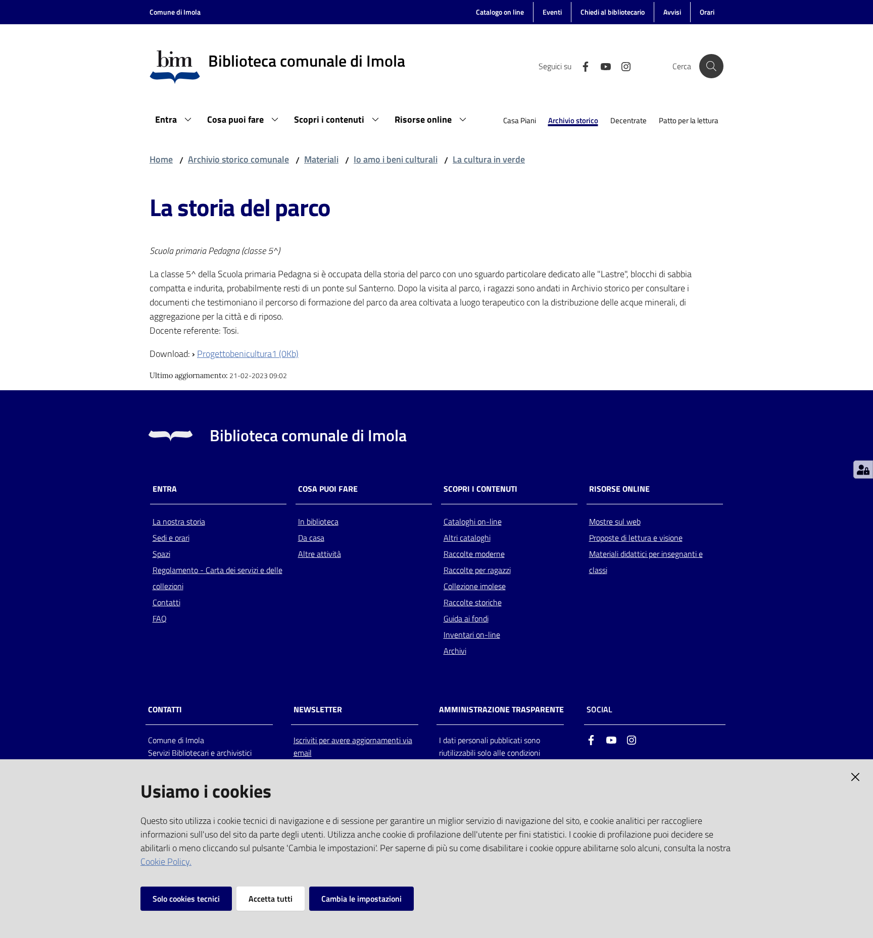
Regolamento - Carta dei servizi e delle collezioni (217, 578)
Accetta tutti (271, 899)
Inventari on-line (472, 635)
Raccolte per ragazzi (477, 570)
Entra (165, 489)
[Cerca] (711, 66)
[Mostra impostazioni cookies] (863, 469)
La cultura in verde (489, 159)
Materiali (321, 159)
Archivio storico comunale (238, 159)
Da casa (311, 538)
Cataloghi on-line (473, 521)
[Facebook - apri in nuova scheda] (581, 66)
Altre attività (319, 554)
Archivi (455, 651)
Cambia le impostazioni (361, 899)
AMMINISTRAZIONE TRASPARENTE (501, 709)
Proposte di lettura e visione (636, 538)
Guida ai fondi (466, 618)
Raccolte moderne (474, 554)
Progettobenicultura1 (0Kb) (248, 353)
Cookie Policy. (165, 861)
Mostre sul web (615, 521)
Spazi (161, 554)
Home (161, 159)
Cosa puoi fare (328, 489)
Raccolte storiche (473, 602)
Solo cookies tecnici (186, 899)
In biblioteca (318, 521)
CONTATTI (165, 709)
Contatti (166, 602)
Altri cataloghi (467, 538)
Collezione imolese (475, 586)
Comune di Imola (175, 12)
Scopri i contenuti (480, 489)
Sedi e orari (171, 538)
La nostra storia (179, 521)
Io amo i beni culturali (396, 159)
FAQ (160, 618)
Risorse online (619, 489)
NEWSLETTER (318, 709)
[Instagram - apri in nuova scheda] (622, 66)
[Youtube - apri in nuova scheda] (602, 66)
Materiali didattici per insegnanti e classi (646, 562)
